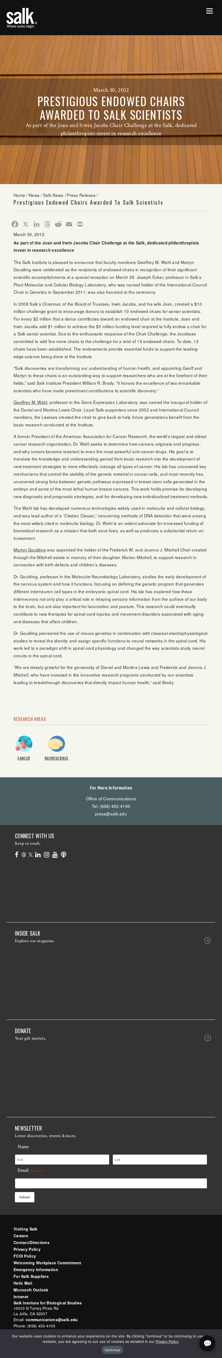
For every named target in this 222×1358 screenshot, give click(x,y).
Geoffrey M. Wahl (30, 402)
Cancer (23, 758)
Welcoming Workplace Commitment (47, 1262)
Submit (24, 1197)
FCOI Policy (25, 1256)
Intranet (21, 1296)
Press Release (81, 195)
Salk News (53, 195)
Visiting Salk (26, 1229)
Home (19, 195)
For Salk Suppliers (31, 1276)
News (34, 195)
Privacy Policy (27, 1249)
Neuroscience (56, 758)
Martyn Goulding (30, 550)
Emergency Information (36, 1269)
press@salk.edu (111, 814)
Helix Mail (23, 1283)
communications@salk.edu (52, 1319)
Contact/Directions (32, 1242)
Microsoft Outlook (31, 1289)
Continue (112, 1350)
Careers (21, 1235)
